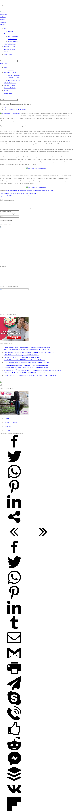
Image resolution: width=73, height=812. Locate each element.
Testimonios (7, 426)
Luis (5, 107)
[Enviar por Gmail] (14, 659)
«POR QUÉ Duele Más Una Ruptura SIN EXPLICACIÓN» (21, 355)
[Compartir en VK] (14, 795)
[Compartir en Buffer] (14, 780)
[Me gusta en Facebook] (14, 735)
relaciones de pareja (47, 190)
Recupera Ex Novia (9, 85)
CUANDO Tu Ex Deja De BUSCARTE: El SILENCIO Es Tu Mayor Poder (25, 373)
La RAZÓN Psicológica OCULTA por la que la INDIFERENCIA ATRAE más (26, 362)
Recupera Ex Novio (9, 88)
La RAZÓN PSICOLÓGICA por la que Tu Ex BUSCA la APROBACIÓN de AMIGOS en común (32, 370)
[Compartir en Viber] (14, 720)
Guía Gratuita (8, 93)
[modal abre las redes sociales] (14, 523)
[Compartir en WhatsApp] (14, 478)
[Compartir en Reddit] (14, 750)
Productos (10, 70)
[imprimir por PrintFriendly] (14, 674)
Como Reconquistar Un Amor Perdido (15, 109)
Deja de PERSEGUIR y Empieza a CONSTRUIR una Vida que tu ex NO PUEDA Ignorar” (30, 375)
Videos (6, 90)
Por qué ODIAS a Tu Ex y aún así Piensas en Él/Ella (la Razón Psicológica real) (27, 347)
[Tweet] (14, 463)
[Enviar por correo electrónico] (14, 644)
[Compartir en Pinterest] (14, 493)
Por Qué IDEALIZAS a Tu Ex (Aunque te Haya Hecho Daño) (22, 357)
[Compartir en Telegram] (14, 689)
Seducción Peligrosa (14, 80)
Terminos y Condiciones (11, 422)
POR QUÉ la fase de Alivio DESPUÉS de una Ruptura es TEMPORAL (24, 360)
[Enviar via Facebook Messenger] (14, 765)
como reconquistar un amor (14, 190)
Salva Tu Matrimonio (10, 83)
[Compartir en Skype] (14, 705)
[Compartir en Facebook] (14, 448)
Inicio (5, 67)
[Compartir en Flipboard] (14, 810)
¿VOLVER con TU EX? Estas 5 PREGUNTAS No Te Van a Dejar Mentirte (26, 367)
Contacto (6, 418)
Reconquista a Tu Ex (10, 72)
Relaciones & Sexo (13, 77)
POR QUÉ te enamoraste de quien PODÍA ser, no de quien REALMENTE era (27, 349)
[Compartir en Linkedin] (14, 508)
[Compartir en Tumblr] (14, 629)
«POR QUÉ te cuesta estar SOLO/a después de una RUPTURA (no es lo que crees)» (29, 352)
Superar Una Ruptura (14, 75)
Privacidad (7, 430)
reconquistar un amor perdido (32, 190)
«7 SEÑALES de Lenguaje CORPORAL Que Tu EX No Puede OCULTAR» (26, 365)
